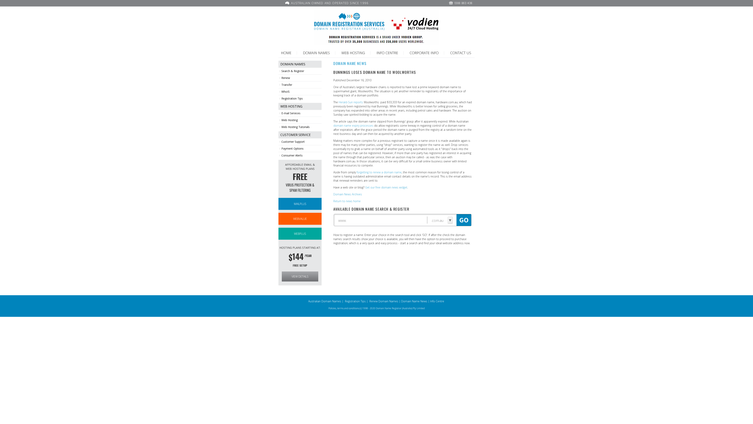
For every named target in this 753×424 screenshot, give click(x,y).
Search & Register (292, 71)
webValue (300, 219)
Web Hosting (353, 52)
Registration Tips (292, 98)
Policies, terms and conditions (343, 308)
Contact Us (460, 52)
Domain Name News (414, 301)
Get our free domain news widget (386, 187)
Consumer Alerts (292, 155)
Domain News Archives (347, 194)
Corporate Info (424, 52)
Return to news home (347, 201)
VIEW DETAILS (300, 276)
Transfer (286, 85)
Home (286, 52)
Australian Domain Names (324, 301)
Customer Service (295, 135)
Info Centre (387, 52)
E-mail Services (290, 113)
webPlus (300, 234)
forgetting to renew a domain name (379, 172)
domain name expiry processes (353, 125)
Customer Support (293, 141)
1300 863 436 (463, 3)
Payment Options (292, 148)
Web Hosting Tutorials (295, 127)
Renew (285, 78)
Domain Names (316, 52)
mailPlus (300, 204)
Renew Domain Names (383, 301)
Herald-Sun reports (351, 102)
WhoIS (285, 91)
